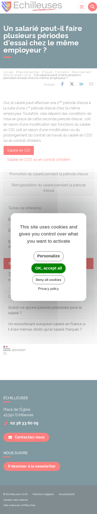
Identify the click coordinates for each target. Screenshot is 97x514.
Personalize (48, 256)
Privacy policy (48, 288)
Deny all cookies (48, 279)
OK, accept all (48, 268)
